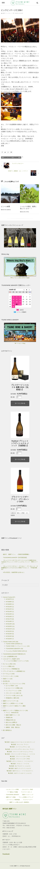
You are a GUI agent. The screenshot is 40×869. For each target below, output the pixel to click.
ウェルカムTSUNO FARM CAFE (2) (16, 651)
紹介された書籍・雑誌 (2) (13, 725)
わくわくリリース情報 (13, 789)
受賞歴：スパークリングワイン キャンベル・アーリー (20, 749)
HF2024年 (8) (10, 636)
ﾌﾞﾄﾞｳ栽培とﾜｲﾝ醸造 (12, 792)
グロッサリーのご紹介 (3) (13, 693)
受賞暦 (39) (9, 717)
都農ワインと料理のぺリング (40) (13, 703)
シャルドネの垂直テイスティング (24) (17, 661)
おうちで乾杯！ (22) (12, 685)
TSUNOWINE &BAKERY (12, 794)
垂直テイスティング (27, 794)
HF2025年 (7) (10, 638)
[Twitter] (5, 152)
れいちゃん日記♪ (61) (9, 664)
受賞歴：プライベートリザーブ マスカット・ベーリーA (20, 754)
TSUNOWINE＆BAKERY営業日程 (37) (14, 654)
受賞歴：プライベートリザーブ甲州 (21, 759)
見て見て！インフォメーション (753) (14, 683)
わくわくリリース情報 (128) (14, 688)
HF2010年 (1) (10, 606)
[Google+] (8, 152)
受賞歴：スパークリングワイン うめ (20, 747)
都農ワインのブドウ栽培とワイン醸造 (11, 157)
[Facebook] (2, 152)
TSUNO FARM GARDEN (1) (14, 643)
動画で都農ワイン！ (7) (13, 715)
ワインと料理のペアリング (26, 797)
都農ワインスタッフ (7, 13)
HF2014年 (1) (10, 611)
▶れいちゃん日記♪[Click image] (20, 277)
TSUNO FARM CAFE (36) (10, 641)
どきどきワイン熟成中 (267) (11, 659)
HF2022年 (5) (10, 631)
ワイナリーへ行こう (26, 792)
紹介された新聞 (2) (11, 722)
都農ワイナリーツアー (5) (10, 701)
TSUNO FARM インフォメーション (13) (17, 646)
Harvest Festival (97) (9, 597)
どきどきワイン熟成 (27, 789)
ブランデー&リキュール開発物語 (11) (14, 671)
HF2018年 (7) (10, 621)
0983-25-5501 (10, 825)
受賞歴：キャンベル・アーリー (20, 744)
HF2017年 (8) (10, 619)
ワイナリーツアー (28, 799)
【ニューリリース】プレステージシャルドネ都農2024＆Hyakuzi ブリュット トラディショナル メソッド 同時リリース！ (19, 562)
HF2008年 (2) (10, 601)
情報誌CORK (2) (10, 720)
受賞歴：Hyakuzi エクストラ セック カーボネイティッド (20, 742)
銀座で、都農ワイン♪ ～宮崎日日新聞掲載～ (16, 554)
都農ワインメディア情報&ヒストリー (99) (15, 710)
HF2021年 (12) (10, 629)
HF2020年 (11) (10, 626)
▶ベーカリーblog (20, 343)
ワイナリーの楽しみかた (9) (14, 695)
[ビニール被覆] (10, 193)
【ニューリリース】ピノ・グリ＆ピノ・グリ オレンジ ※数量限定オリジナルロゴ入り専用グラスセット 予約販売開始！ (19, 567)
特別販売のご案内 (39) (12, 698)
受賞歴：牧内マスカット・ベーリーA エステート (20, 770)
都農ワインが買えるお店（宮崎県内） (19, 802)
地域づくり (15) (7, 678)
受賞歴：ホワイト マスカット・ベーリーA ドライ (20, 761)
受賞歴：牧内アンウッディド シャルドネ (20, 768)
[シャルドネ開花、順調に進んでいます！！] (29, 193)
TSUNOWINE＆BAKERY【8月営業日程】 (15, 557)
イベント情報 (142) (8, 666)
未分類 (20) (6, 681)
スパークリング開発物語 (13, 799)
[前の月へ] (23, 289)
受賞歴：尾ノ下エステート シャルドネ (20, 766)
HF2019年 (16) (10, 624)
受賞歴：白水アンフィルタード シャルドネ (21, 773)
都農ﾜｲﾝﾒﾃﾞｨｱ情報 (11, 797)
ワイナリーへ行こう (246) (10, 676)
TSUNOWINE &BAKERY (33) (14, 648)
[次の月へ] (30, 289)
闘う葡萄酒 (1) (7, 730)
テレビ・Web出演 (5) (12, 712)
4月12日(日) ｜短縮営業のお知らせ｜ (14, 572)
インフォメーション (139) (13, 690)
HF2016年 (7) (10, 616)
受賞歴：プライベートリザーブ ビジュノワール (20, 751)
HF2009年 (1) (10, 604)
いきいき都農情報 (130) (10, 656)
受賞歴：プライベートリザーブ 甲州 (20, 756)
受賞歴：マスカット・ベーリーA (20, 763)
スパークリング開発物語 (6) (11, 669)
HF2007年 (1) (10, 599)
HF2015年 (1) (10, 614)
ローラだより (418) (8, 673)
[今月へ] (26, 289)
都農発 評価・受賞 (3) (13, 727)
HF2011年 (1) (10, 609)
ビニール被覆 (5, 206)
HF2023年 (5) (10, 633)
